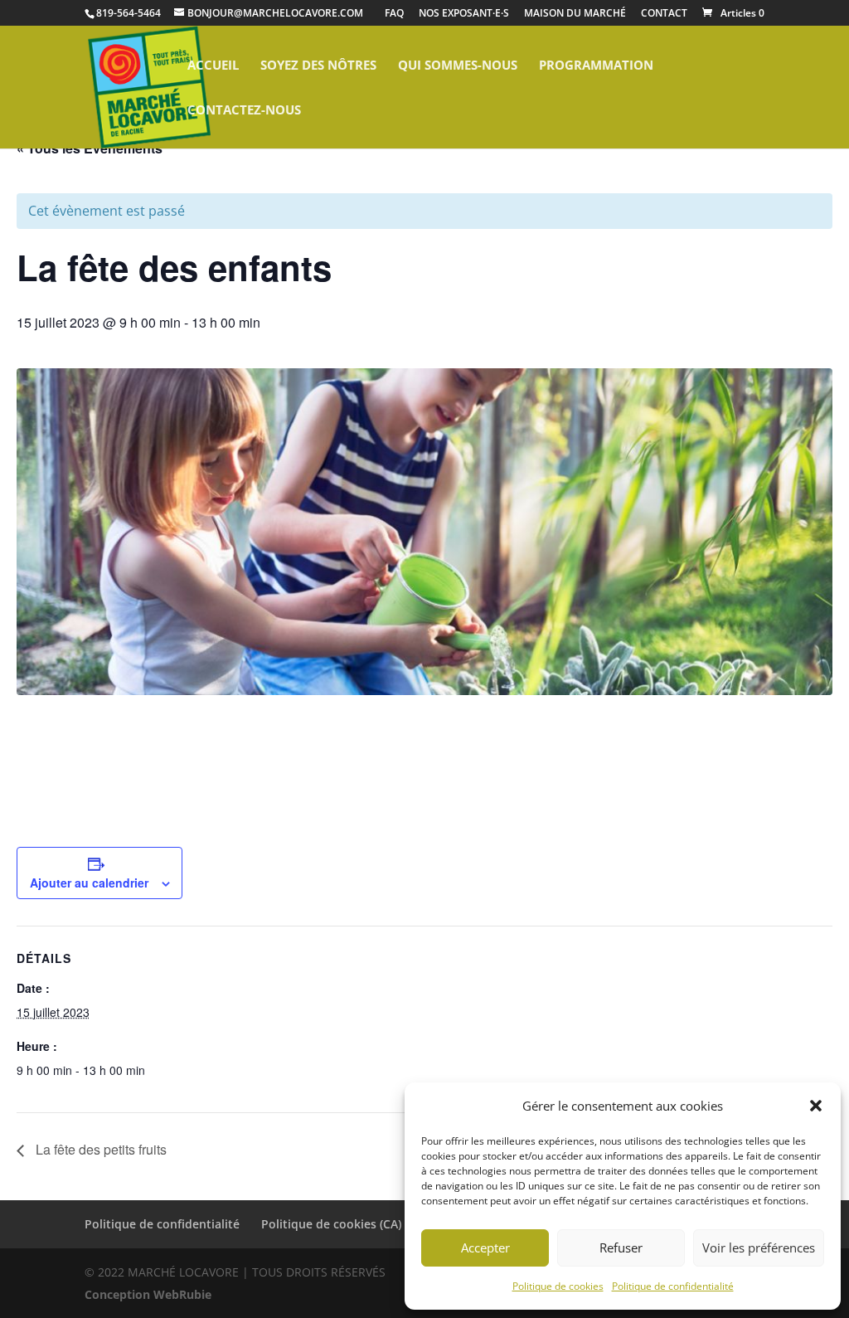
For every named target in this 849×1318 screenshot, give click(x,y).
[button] (816, 1105)
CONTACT (664, 14)
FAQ (394, 14)
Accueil (213, 66)
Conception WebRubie (148, 1294)
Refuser (621, 1247)
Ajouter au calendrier (89, 882)
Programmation (596, 66)
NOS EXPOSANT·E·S (464, 14)
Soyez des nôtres (318, 66)
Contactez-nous (244, 111)
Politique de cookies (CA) (331, 1224)
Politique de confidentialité (673, 1286)
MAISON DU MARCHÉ (575, 14)
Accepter (485, 1247)
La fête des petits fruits (99, 1149)
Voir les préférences (758, 1247)
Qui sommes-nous (457, 66)
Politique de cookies (558, 1286)
